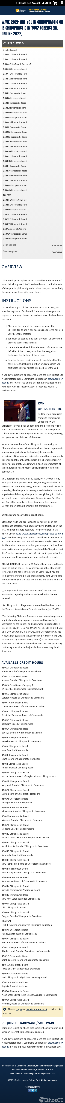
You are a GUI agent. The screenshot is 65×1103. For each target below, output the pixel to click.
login (19, 1009)
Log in (48, 3)
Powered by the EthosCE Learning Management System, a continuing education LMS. (50, 1099)
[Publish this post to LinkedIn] (35, 1091)
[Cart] (55, 4)
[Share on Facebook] (29, 1091)
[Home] (32, 9)
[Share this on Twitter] (32, 1091)
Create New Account (29, 3)
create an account (36, 1009)
